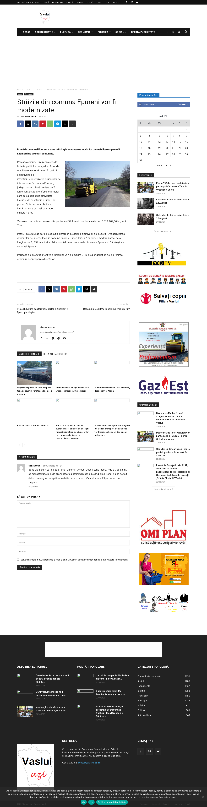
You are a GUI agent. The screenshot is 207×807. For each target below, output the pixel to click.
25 (149, 154)
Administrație (57, 2)
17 (140, 147)
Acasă (46, 2)
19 (159, 147)
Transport (37, 89)
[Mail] (48, 338)
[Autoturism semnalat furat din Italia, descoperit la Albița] (112, 373)
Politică (90, 2)
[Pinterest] (42, 124)
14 (173, 141)
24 (140, 154)
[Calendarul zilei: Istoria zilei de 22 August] (145, 203)
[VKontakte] (137, 2)
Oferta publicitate (111, 2)
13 (167, 141)
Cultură (69, 2)
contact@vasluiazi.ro (89, 762)
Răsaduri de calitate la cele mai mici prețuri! (106, 308)
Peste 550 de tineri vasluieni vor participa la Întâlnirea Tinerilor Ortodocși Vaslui (173, 186)
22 (180, 147)
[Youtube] (65, 338)
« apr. (160, 165)
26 (159, 154)
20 (167, 147)
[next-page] (24, 445)
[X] (28, 124)
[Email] (65, 124)
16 (186, 141)
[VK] (35, 124)
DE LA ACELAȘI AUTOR (55, 354)
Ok (83, 802)
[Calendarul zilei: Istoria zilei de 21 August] (145, 219)
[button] (186, 32)
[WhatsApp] (50, 124)
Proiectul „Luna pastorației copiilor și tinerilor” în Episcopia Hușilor (42, 310)
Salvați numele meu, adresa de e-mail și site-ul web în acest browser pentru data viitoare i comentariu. (75, 559)
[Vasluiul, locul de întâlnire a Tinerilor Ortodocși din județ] (25, 711)
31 (140, 160)
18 (149, 147)
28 (173, 154)
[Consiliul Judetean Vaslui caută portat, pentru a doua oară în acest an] (145, 453)
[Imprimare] (72, 124)
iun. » (168, 165)
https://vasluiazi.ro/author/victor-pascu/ (57, 332)
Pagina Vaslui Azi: (148, 95)
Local (28, 89)
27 (167, 154)
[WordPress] (59, 338)
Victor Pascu (30, 116)
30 (186, 154)
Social (98, 2)
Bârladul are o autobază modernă (33, 425)
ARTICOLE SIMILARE (29, 354)
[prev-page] (19, 445)
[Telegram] (57, 124)
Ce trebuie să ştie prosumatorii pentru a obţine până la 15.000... (52, 678)
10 (140, 141)
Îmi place (183, 104)
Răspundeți (33, 487)
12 (159, 141)
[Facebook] (126, 2)
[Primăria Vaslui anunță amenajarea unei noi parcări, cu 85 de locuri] (73, 373)
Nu (91, 802)
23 (186, 147)
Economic (80, 2)
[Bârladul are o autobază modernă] (34, 411)
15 (180, 141)
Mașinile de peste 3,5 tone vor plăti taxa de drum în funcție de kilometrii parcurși (34, 390)
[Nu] (203, 796)
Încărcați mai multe (162, 231)
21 (173, 147)
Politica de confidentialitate (112, 802)
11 (149, 141)
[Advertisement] (103, 60)
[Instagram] (131, 2)
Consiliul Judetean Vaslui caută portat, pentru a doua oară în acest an (173, 452)
